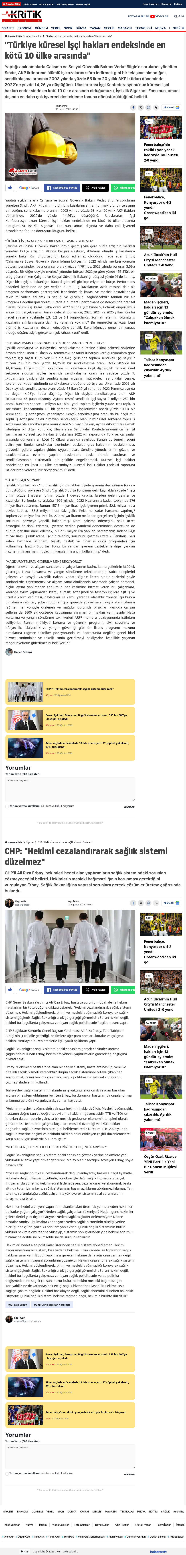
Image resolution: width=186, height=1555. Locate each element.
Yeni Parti (68, 1536)
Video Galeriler (60, 1524)
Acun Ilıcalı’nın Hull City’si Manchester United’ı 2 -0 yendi (160, 259)
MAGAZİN (125, 28)
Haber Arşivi (83, 4)
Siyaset (30, 842)
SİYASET (8, 28)
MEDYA (160, 28)
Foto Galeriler (82, 1524)
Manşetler (166, 4)
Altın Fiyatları (46, 4)
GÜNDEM (41, 28)
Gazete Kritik (14, 36)
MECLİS (109, 28)
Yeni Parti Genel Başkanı (90, 1536)
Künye (29, 1524)
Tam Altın (38, 1536)
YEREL (56, 28)
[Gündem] (161, 285)
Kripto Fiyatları (65, 4)
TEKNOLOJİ (143, 28)
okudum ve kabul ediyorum (41, 806)
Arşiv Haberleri (34, 36)
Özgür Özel (23, 1536)
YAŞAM (95, 28)
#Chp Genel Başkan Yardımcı (52, 1304)
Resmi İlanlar (164, 1524)
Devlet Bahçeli (157, 1536)
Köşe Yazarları (151, 4)
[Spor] (161, 127)
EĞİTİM (153, 1511)
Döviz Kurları (30, 4)
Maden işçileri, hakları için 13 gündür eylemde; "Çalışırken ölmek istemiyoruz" (159, 312)
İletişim (178, 4)
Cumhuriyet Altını (135, 1536)
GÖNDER (129, 807)
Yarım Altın (53, 1536)
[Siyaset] (161, 1139)
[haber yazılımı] (158, 1551)
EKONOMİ (24, 28)
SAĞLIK (165, 1511)
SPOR (68, 28)
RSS (25, 1551)
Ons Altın (8, 1536)
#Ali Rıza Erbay (17, 1304)
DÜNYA (81, 28)
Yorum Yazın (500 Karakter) (22, 774)
